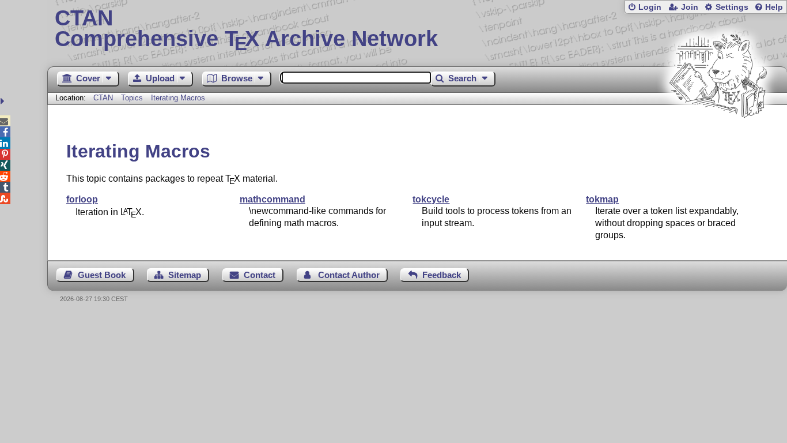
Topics (133, 97)
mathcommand (272, 199)
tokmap (602, 199)
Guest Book (102, 275)
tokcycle (431, 199)
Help (774, 7)
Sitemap (184, 275)
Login (649, 7)
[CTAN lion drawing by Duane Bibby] (717, 140)
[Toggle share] (4, 101)
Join (689, 7)
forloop (82, 199)
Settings (732, 7)
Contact (259, 275)
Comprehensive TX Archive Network (246, 28)
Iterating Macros (178, 97)
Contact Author (349, 275)
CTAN (103, 97)
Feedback (441, 275)
